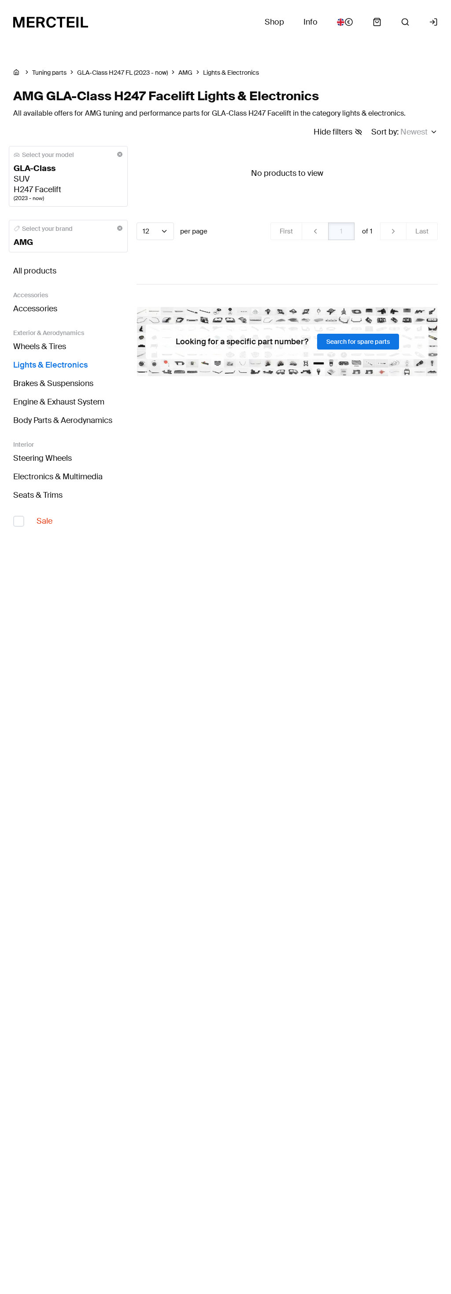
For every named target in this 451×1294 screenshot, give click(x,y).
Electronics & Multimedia (58, 476)
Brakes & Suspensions (53, 383)
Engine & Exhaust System (58, 402)
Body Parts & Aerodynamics (62, 420)
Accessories (35, 308)
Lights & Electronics (50, 365)
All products (34, 271)
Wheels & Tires (39, 346)
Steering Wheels (42, 458)
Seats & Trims (38, 495)
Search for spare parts (358, 342)
